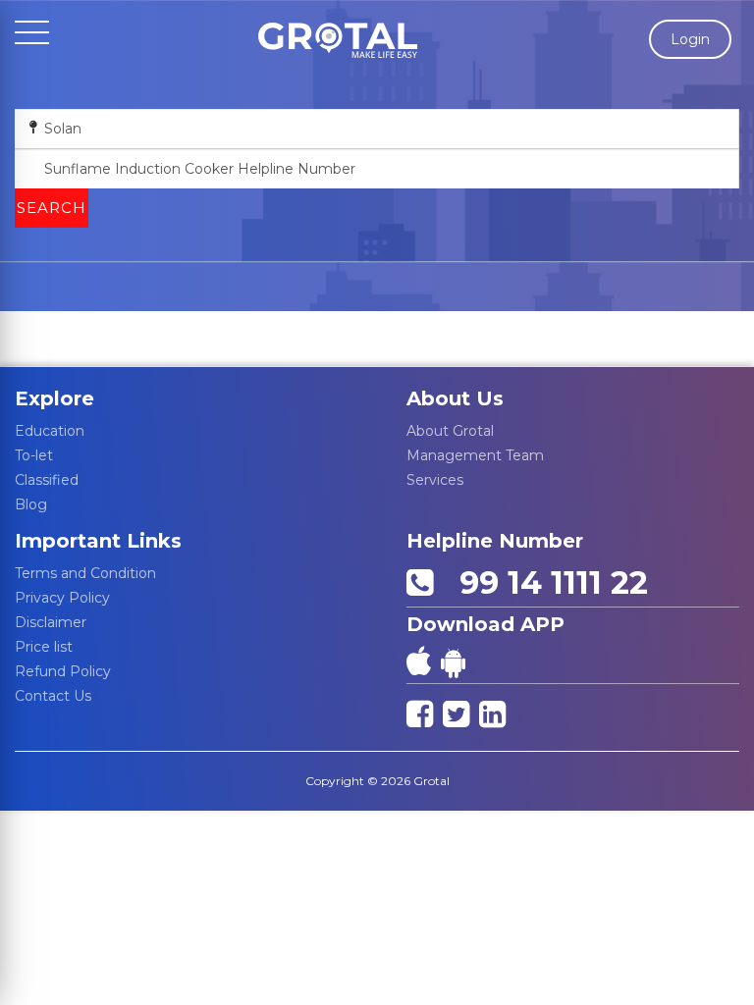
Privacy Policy (62, 598)
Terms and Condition (85, 573)
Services (434, 480)
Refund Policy (63, 671)
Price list (44, 647)
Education (49, 431)
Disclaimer (50, 622)
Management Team (475, 455)
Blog (31, 504)
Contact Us (53, 696)
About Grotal (450, 431)
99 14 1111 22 (545, 582)
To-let (34, 455)
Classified (47, 480)
